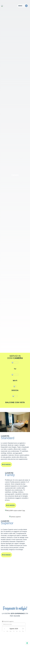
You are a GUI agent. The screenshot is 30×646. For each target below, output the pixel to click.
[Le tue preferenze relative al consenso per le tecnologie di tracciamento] (27, 643)
